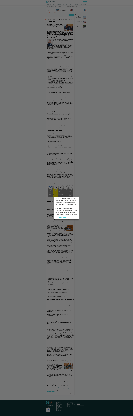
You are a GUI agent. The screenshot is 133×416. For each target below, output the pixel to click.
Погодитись (62, 217)
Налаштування (70, 217)
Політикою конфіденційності (64, 199)
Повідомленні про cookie (61, 211)
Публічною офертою (57, 199)
